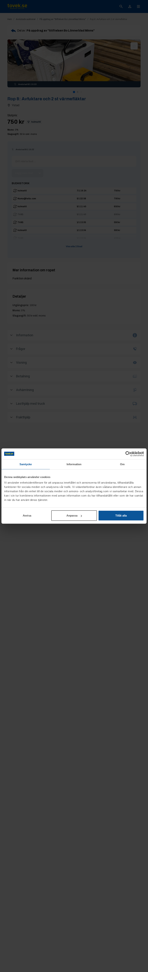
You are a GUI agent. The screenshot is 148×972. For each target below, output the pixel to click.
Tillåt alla (121, 515)
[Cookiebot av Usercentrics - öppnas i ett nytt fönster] (128, 453)
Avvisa (27, 515)
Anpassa (72, 515)
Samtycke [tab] (25, 464)
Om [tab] (122, 464)
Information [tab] (74, 464)
